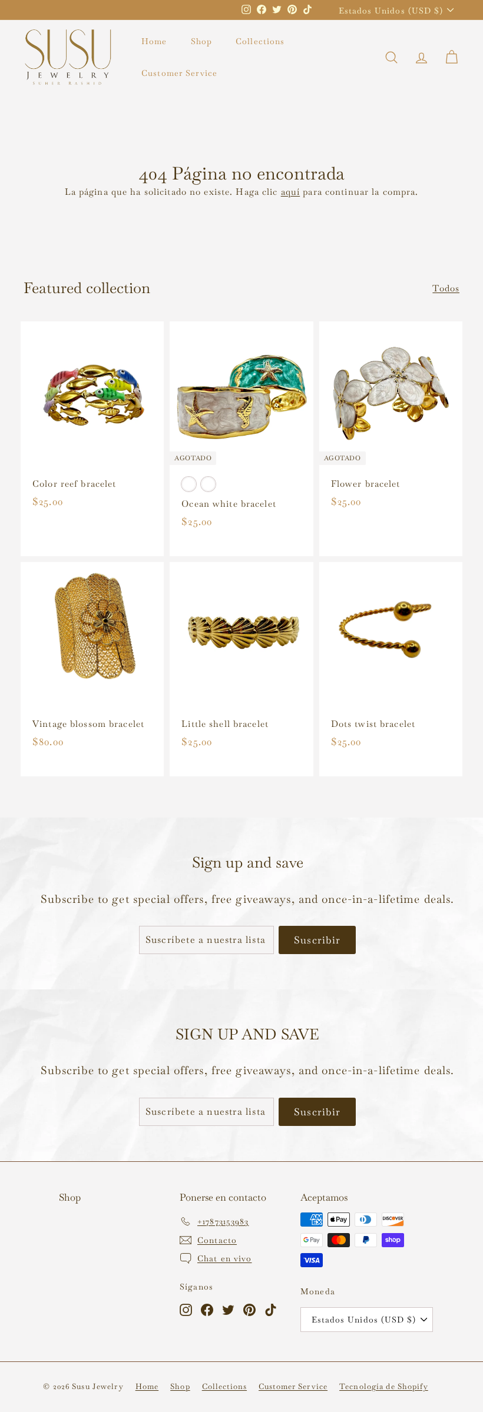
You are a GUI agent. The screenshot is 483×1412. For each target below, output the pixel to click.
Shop (202, 41)
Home (154, 41)
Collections (260, 41)
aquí (290, 191)
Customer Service (179, 73)
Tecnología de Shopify (383, 1386)
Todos (445, 288)
